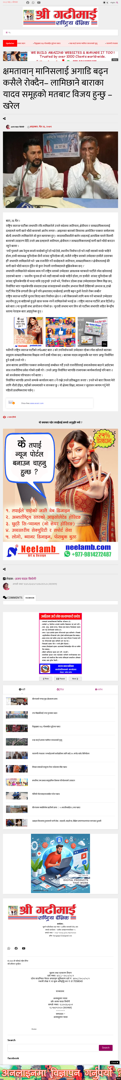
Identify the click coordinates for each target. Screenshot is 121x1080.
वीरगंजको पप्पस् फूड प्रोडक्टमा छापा (44, 699)
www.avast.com (37, 403)
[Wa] (33, 2)
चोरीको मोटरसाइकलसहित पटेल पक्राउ (46, 794)
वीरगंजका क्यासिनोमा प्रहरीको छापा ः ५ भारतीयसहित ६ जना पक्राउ (56, 807)
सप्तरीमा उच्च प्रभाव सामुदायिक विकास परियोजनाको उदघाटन (53, 780)
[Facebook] (27, 2)
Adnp (115, 60)
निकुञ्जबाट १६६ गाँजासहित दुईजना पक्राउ (28, 43)
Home (34, 1029)
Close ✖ (114, 1062)
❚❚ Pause (60, 679)
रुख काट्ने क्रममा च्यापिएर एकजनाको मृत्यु (64, 43)
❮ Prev (46, 679)
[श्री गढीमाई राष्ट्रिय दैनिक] (60, 26)
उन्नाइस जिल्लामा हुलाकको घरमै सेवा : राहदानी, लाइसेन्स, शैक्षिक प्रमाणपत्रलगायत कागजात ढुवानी (66, 821)
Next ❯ (75, 679)
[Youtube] (39, 2)
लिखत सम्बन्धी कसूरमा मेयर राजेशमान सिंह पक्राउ (49, 767)
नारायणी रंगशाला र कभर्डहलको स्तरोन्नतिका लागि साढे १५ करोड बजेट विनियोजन (60, 753)
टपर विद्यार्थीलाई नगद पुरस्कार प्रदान (44, 713)
